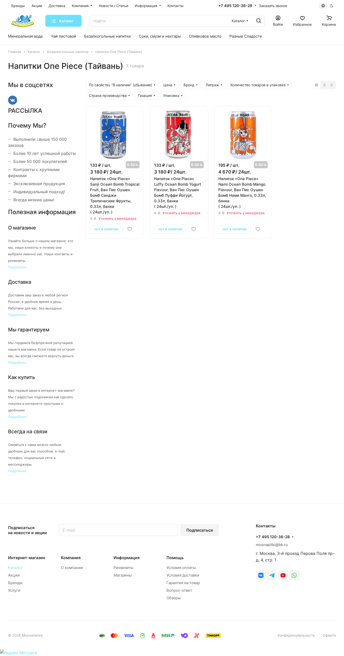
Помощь (175, 557)
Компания (71, 557)
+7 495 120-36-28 (235, 6)
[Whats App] (294, 575)
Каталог (15, 567)
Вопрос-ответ (179, 590)
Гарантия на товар (183, 582)
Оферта (329, 635)
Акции (14, 575)
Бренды (15, 582)
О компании (72, 567)
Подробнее (17, 267)
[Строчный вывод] (324, 85)
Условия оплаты (181, 567)
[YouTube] (283, 575)
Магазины (123, 575)
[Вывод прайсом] (331, 85)
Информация (127, 557)
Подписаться (199, 530)
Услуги (14, 590)
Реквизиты (123, 567)
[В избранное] (129, 229)
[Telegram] (272, 575)
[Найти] (258, 21)
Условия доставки (182, 575)
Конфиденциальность (296, 635)
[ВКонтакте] (261, 575)
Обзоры (173, 597)
